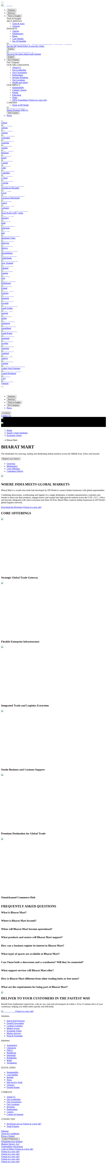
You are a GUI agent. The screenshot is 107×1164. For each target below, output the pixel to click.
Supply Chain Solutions (17, 433)
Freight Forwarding (15, 1023)
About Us (11, 1097)
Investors (11, 1107)
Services (11, 13)
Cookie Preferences (10, 1139)
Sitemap (4, 1131)
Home (9, 430)
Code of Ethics (17, 1149)
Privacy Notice (7, 1136)
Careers (10, 1112)
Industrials (11, 1055)
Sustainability (13, 1072)
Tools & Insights (14, 16)
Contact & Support (15, 1114)
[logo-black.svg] (7, 5)
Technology (12, 1063)
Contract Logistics (15, 1026)
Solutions (11, 10)
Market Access (13, 1028)
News (9, 115)
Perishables (12, 1058)
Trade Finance (13, 1126)
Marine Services (14, 1033)
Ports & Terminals (15, 1036)
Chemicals (11, 1048)
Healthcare (11, 1053)
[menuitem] (53, 123)
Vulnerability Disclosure (11, 1146)
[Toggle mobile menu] (2, 386)
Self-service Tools (14, 1082)
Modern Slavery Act (10, 1144)
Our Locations (13, 1104)
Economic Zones (14, 435)
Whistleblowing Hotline (11, 1141)
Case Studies (12, 1075)
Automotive (12, 1045)
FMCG (10, 1050)
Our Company (13, 60)
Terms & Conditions (10, 1133)
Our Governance (14, 1102)
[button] (53, 912)
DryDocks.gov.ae (24, 1124)
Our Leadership (13, 1099)
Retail (9, 1060)
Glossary (10, 1085)
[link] (56, 46)
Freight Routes (13, 1087)
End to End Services (16, 1021)
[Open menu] (2, 386)
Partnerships (12, 1109)
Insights (10, 1077)
